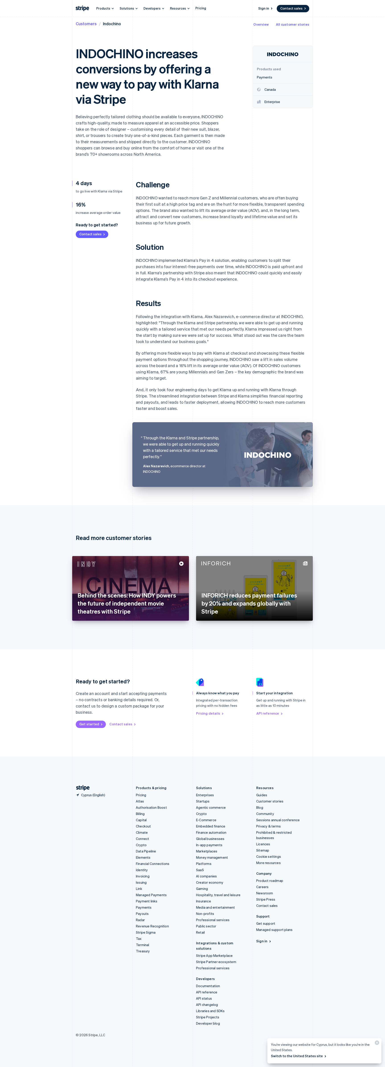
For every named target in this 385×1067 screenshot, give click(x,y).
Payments (144, 907)
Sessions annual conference (278, 820)
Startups (203, 801)
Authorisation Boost (151, 807)
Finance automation (211, 832)
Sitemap (262, 850)
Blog (259, 807)
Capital (141, 820)
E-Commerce (206, 820)
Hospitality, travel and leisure (218, 895)
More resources (268, 862)
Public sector (206, 926)
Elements (143, 857)
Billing (140, 813)
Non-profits (205, 913)
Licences (263, 844)
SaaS (200, 870)
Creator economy (209, 882)
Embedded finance (210, 826)
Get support (265, 923)
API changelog (207, 1004)
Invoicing (142, 876)
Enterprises (205, 795)
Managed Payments (151, 895)
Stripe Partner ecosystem (216, 961)
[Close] (376, 1043)
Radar (140, 920)
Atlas (140, 801)
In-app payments (209, 845)
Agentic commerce (211, 807)
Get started (89, 724)
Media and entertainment (215, 907)
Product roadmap (269, 880)
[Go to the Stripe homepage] (81, 788)
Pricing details (208, 713)
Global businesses (210, 838)
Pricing (200, 8)
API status (204, 998)
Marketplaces (206, 851)
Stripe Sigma (146, 932)
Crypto (141, 845)
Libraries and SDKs (210, 1011)
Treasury (143, 951)
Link (139, 888)
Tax (139, 938)
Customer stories (269, 801)
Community (265, 813)
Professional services (212, 920)
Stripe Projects (207, 1017)
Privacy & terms (268, 826)
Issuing (141, 882)
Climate (142, 832)
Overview (261, 24)
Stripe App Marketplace (214, 955)
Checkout (143, 826)
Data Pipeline (146, 851)
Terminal (142, 945)
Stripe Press (265, 899)
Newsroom (264, 893)
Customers (86, 23)
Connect (142, 838)
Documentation (208, 986)
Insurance (203, 901)
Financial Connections (152, 863)
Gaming (202, 888)
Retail (200, 932)
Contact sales (291, 8)
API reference (267, 713)
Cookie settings (268, 856)
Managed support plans (274, 929)
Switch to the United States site (297, 1056)
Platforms (203, 863)
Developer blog (208, 1023)
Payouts (142, 913)
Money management (212, 857)
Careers (262, 887)
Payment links (147, 901)
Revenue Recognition (152, 926)
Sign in (263, 8)
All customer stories (292, 24)
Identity (142, 870)
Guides (261, 795)
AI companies (206, 876)
